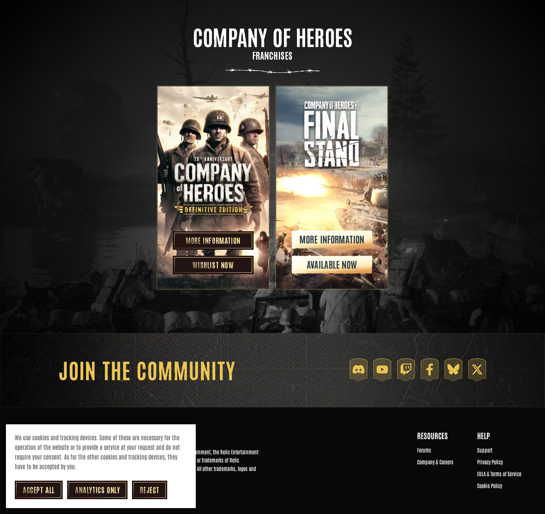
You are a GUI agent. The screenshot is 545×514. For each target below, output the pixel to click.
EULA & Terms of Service (499, 474)
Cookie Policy (489, 486)
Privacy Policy (490, 462)
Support (484, 450)
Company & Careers (435, 462)
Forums (424, 450)
